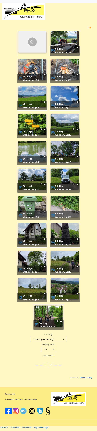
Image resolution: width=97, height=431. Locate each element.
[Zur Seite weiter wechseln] (55, 365)
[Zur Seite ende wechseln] (60, 365)
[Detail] (73, 47)
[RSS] (90, 27)
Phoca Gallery (86, 377)
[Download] (77, 47)
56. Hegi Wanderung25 (63, 51)
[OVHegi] (23, 11)
